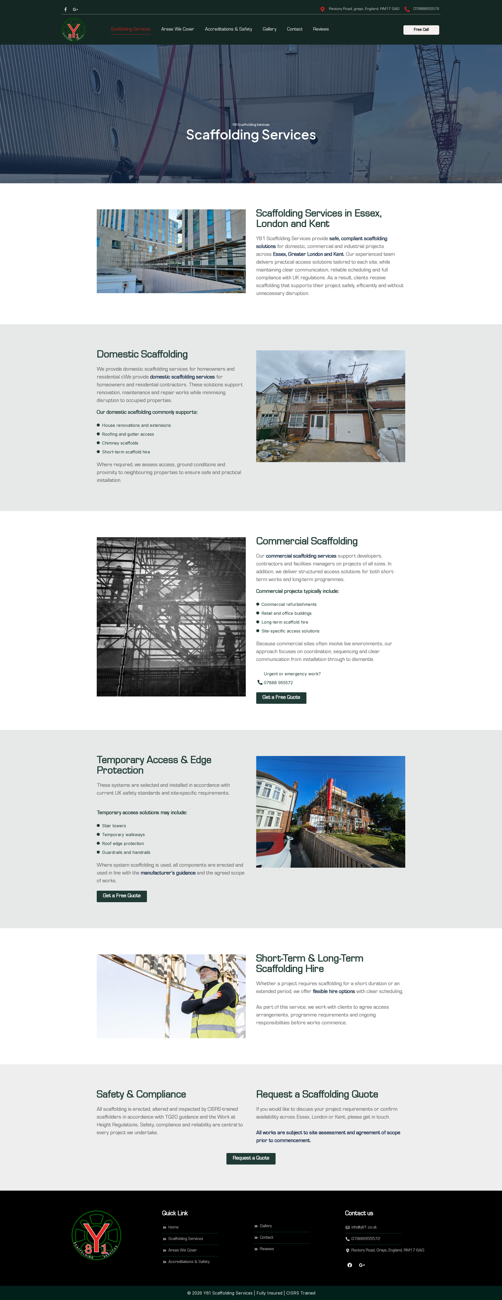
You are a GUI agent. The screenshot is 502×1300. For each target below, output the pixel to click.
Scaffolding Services (131, 29)
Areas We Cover (177, 29)
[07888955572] (407, 9)
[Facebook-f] (65, 9)
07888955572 (426, 9)
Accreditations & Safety (228, 29)
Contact (295, 29)
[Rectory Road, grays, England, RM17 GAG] (322, 9)
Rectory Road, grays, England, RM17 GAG (364, 9)
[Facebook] (350, 1265)
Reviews (321, 29)
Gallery (269, 29)
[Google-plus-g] (75, 9)
